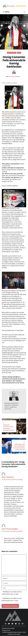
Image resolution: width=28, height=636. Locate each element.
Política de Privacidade (8, 628)
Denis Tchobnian (8, 477)
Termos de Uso (6, 630)
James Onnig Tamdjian (14, 76)
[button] (24, 12)
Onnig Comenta (12, 52)
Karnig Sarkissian (8, 116)
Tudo (19, 52)
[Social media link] (5, 623)
